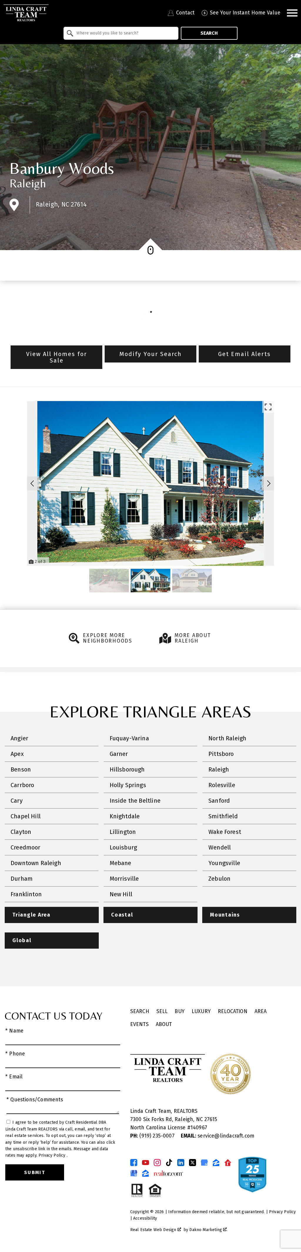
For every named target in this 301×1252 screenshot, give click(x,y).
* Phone (15, 1054)
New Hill (121, 894)
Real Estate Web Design (154, 1229)
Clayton (21, 831)
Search (209, 33)
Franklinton (26, 894)
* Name (14, 1031)
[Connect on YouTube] (145, 1162)
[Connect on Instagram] (157, 1162)
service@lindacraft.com (217, 1136)
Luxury (201, 1011)
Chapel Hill (26, 816)
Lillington (123, 831)
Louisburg (123, 847)
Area (261, 1011)
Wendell (219, 847)
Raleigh (27, 183)
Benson (21, 769)
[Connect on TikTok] (169, 1162)
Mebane (120, 863)
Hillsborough (127, 769)
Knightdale (125, 816)
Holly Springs (128, 785)
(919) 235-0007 (153, 1136)
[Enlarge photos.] (268, 407)
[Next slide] (269, 483)
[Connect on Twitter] (192, 1162)
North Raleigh (227, 738)
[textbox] (124, 33)
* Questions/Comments (34, 1100)
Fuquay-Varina (129, 738)
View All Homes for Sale (56, 357)
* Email (14, 1077)
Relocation (233, 1011)
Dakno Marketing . (208, 1229)
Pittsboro (221, 753)
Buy (180, 1011)
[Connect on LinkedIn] (180, 1162)
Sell (162, 1011)
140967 (198, 1128)
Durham (22, 878)
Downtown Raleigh (36, 863)
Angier (19, 738)
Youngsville (224, 863)
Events (139, 1024)
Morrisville (124, 878)
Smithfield (223, 816)
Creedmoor (26, 847)
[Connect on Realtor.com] (227, 1162)
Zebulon (219, 878)
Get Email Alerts (244, 354)
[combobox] (120, 33)
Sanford (219, 800)
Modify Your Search (150, 354)
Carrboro (22, 785)
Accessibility (145, 1218)
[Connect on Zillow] (216, 1162)
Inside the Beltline (135, 800)
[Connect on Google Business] (204, 1162)
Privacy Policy (53, 1155)
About (164, 1024)
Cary (17, 800)
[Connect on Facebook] (133, 1162)
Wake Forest (224, 831)
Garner (119, 753)
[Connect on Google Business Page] (133, 1173)
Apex (17, 753)
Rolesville (221, 785)
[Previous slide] (32, 483)
